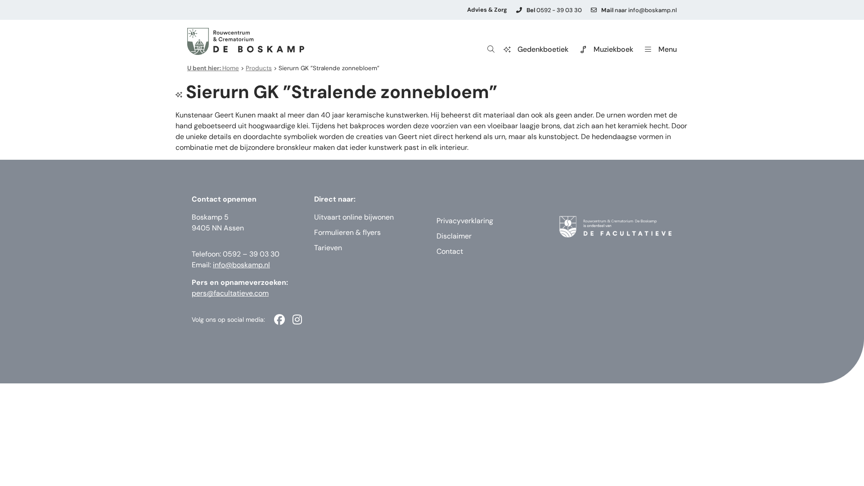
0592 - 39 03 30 (554, 10)
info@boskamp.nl (241, 265)
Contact (449, 251)
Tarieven (328, 247)
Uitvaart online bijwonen (354, 217)
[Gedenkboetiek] (507, 49)
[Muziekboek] (583, 49)
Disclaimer (454, 236)
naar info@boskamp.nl (639, 10)
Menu (667, 49)
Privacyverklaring (464, 220)
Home (213, 68)
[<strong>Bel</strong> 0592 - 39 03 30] (519, 10)
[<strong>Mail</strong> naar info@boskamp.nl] (594, 10)
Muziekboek (613, 49)
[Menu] (648, 49)
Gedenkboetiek (543, 49)
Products (259, 68)
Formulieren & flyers (347, 232)
